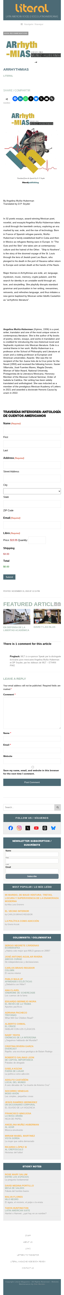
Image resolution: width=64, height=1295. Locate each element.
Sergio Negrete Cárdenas (22, 945)
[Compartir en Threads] (30, 98)
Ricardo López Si (16, 1147)
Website (7, 756)
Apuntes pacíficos (13, 1007)
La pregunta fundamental (16, 1179)
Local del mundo (15, 1082)
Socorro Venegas (16, 1091)
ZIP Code (8, 510)
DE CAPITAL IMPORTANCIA (19, 1060)
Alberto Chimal (15, 1024)
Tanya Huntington (16, 1208)
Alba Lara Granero (15, 904)
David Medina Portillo (19, 1185)
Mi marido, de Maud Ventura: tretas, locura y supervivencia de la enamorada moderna (32, 898)
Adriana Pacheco (16, 1012)
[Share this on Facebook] (15, 98)
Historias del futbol (14, 1152)
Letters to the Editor (28, 1255)
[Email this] (46, 98)
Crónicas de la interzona (20, 1037)
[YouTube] (36, 828)
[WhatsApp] (25, 98)
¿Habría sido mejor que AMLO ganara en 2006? (27, 951)
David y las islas (44, 627)
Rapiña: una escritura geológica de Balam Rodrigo (28, 1051)
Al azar (9, 1127)
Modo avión (12, 1093)
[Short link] (51, 98)
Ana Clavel (12, 990)
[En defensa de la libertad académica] (17, 616)
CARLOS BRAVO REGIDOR (20, 914)
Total (6, 560)
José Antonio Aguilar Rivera (23, 956)
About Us (27, 1242)
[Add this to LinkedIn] (20, 98)
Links (28, 1249)
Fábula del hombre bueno (17, 1191)
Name (7, 733)
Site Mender (39, 1284)
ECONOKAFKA (12, 948)
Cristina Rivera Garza (19, 1046)
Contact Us (28, 1268)
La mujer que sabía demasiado (19, 1141)
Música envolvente (14, 1130)
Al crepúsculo (14, 1149)
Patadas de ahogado (14, 1063)
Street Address (11, 471)
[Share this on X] (41, 98)
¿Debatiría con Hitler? (15, 984)
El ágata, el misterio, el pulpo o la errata (24, 1202)
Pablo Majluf (14, 979)
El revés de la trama (18, 1004)
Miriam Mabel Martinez (20, 1136)
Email (11, 517)
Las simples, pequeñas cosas (19, 1096)
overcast (11, 1049)
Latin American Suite (17, 1210)
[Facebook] (10, 828)
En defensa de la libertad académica (16, 629)
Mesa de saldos (14, 1188)
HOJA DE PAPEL (13, 1119)
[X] (28, 828)
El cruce (10, 1026)
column (9, 970)
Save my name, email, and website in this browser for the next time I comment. (31, 772)
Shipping (9, 548)
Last (5, 450)
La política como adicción (22, 921)
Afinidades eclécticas (18, 981)
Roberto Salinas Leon (19, 1057)
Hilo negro (11, 1199)
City (5, 485)
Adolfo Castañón (16, 1080)
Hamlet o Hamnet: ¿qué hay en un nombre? (25, 1213)
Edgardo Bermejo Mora (20, 1001)
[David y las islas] (47, 616)
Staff (28, 1236)
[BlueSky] (53, 828)
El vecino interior (17, 911)
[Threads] (45, 828)
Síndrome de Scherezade (20, 993)
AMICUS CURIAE (13, 959)
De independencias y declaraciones (22, 962)
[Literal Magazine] (32, 8)
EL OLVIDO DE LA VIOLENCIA (20, 1107)
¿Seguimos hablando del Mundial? (21, 1040)
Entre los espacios (17, 1177)
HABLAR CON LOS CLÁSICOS (20, 1029)
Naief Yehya (12, 1035)
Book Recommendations (15, 33)
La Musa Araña (14, 1116)
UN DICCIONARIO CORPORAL (20, 1105)
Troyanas (11, 1015)
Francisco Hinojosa (18, 1113)
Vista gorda (12, 1138)
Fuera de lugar (14, 1071)
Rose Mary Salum (16, 1174)
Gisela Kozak (13, 924)
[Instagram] (19, 828)
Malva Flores (14, 1197)
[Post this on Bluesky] (36, 98)
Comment (9, 694)
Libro (11, 533)
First (5, 437)
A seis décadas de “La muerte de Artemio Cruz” (27, 1085)
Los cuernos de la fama (16, 995)
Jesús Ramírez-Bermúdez (21, 1102)
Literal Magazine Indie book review (28, 1262)
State (6, 497)
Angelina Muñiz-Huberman (22, 1124)
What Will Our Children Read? (19, 1018)
